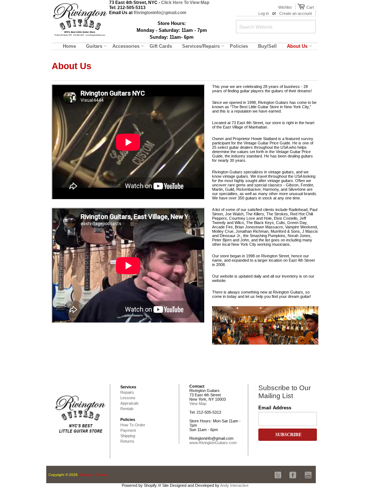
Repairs (127, 392)
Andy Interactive (234, 485)
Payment (128, 430)
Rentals (127, 408)
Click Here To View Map (185, 2)
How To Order (132, 425)
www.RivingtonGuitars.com (213, 442)
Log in (263, 13)
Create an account (295, 13)
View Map (197, 403)
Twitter (278, 471)
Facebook (291, 471)
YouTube (308, 471)
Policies (127, 419)
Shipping (127, 436)
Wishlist (285, 7)
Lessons (127, 398)
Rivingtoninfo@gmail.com (160, 12)
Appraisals (129, 403)
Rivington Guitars (93, 475)
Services (128, 387)
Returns (127, 441)
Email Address (274, 407)
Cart (309, 7)
